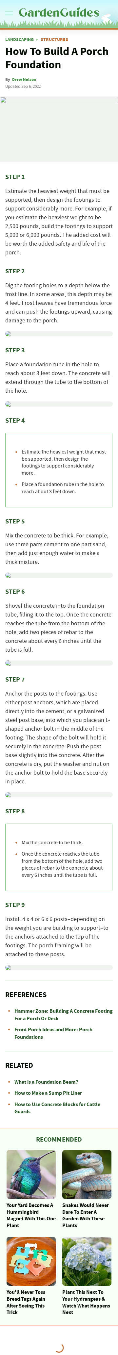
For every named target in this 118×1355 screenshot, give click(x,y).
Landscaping (19, 39)
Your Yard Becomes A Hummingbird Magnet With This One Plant (31, 1215)
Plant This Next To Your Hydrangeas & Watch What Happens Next (86, 1302)
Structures (54, 39)
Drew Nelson (24, 79)
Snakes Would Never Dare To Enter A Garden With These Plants (85, 1215)
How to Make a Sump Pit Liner (48, 1093)
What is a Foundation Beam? (46, 1082)
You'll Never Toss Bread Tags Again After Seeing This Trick (26, 1302)
